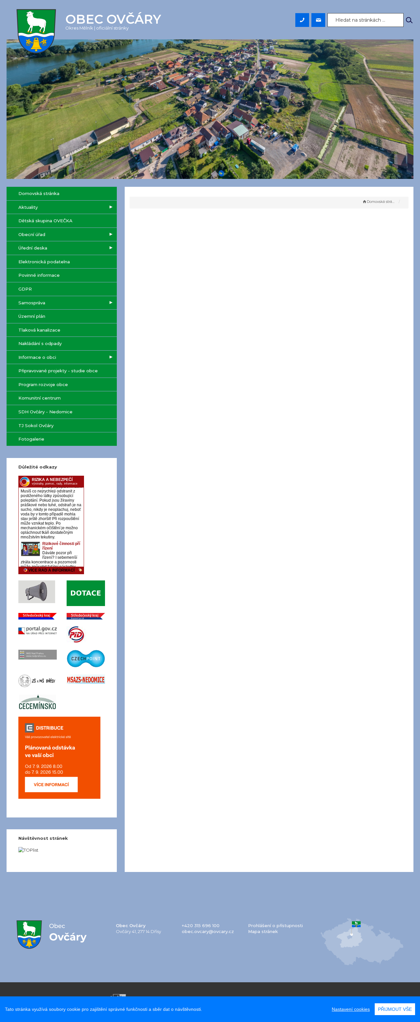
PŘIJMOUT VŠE (395, 1009)
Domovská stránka (381, 201)
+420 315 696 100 (201, 925)
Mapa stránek (263, 931)
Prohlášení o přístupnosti (275, 925)
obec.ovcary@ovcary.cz (208, 931)
